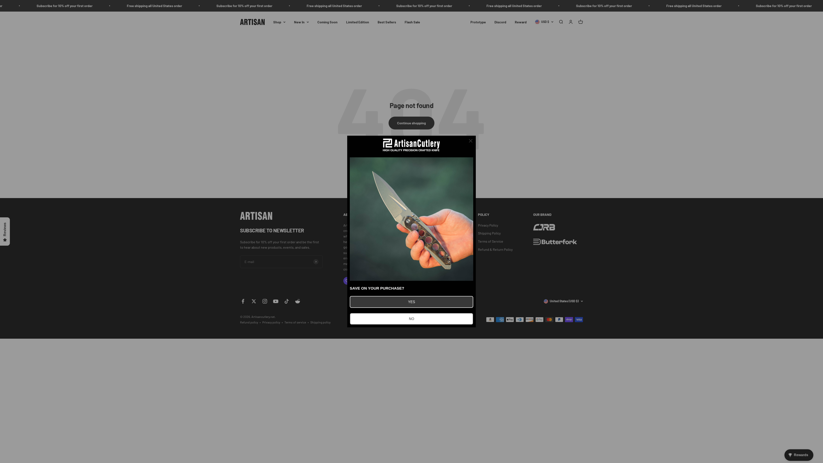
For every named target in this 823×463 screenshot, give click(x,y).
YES (411, 302)
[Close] (471, 141)
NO (411, 319)
